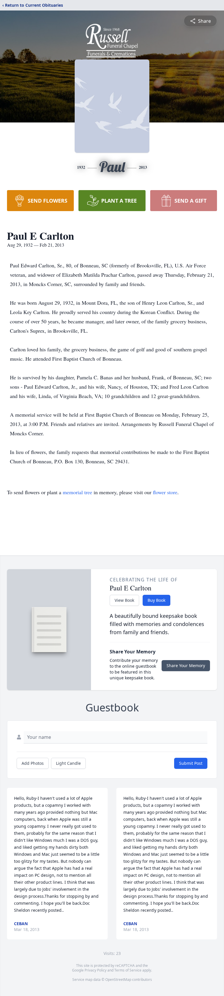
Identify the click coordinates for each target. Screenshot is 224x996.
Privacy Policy (95, 970)
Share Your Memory (186, 665)
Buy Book (156, 600)
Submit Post (190, 763)
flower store (165, 492)
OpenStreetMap (118, 979)
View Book (124, 600)
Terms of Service (127, 970)
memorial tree (77, 492)
